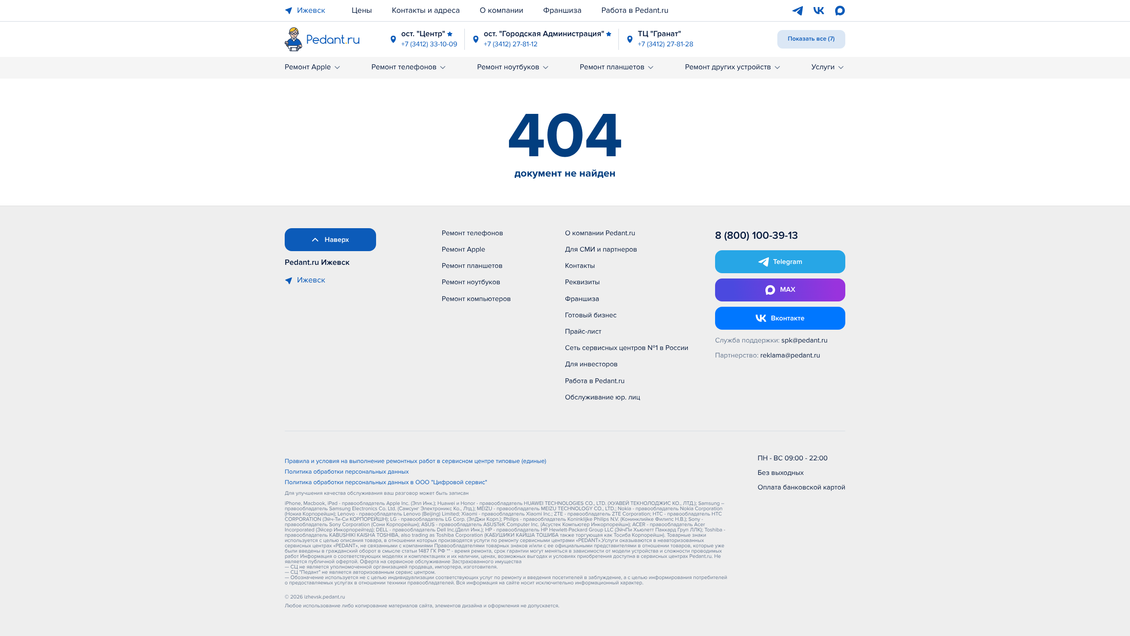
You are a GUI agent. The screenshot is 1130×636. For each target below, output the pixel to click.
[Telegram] (797, 10)
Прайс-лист (583, 331)
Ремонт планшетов (612, 67)
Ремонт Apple (308, 67)
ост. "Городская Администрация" (544, 34)
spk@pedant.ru (804, 340)
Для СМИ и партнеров (601, 249)
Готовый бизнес (591, 315)
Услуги (823, 67)
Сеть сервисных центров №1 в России (626, 347)
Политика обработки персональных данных (347, 472)
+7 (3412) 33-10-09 (429, 44)
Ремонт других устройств (728, 67)
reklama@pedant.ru (791, 355)
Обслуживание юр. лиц (602, 397)
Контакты (580, 265)
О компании (502, 10)
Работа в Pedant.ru (635, 10)
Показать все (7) (811, 39)
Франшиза (562, 10)
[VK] (819, 10)
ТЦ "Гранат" (659, 34)
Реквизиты (582, 282)
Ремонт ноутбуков (508, 67)
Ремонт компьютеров (476, 298)
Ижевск (311, 10)
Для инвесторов (591, 364)
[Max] (840, 10)
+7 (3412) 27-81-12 (511, 44)
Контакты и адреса (426, 10)
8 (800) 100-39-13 (756, 236)
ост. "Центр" (423, 34)
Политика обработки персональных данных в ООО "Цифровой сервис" (386, 483)
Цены (362, 10)
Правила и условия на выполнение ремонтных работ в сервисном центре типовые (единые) (415, 462)
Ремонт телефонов (404, 67)
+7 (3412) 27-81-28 (665, 44)
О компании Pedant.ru (600, 233)
